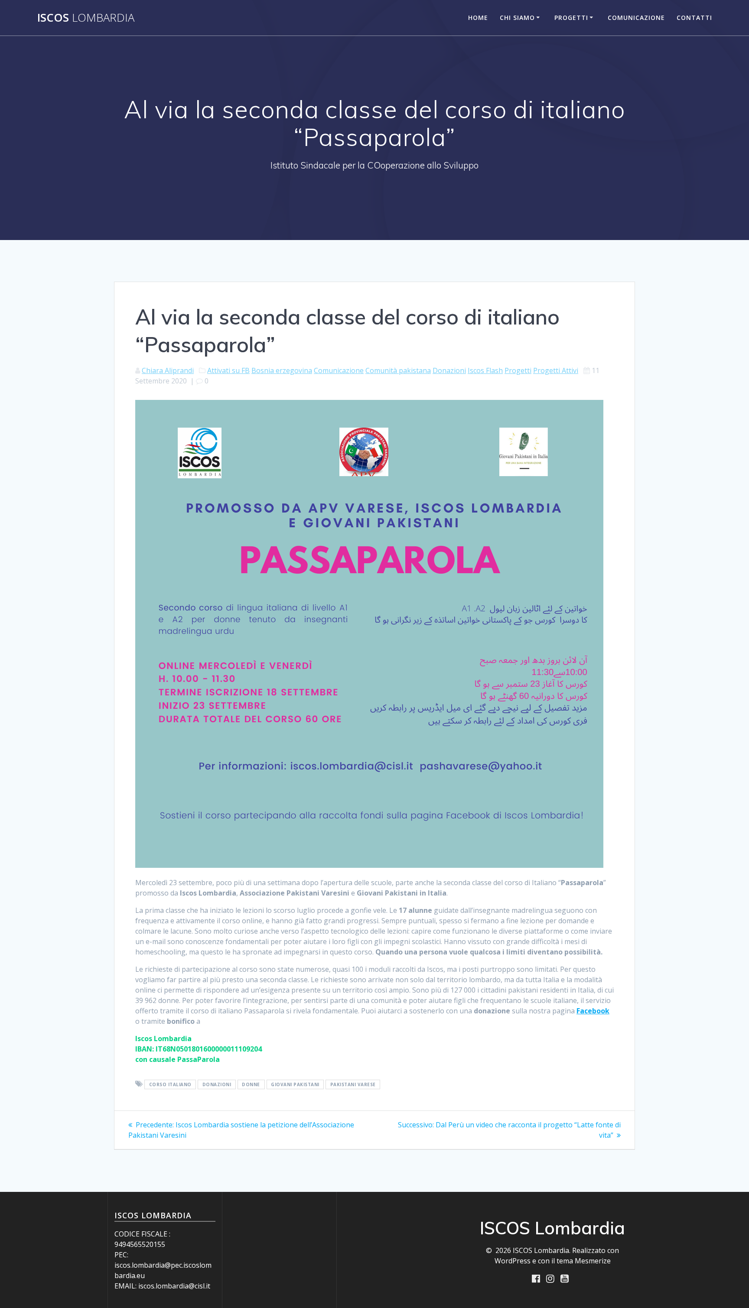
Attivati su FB (228, 370)
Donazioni (449, 370)
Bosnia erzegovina (281, 370)
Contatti (694, 17)
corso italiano (170, 1084)
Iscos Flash (485, 370)
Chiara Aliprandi (168, 370)
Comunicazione (636, 17)
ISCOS (85, 17)
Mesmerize (593, 1261)
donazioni (216, 1084)
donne (251, 1084)
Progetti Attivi (555, 370)
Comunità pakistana (398, 370)
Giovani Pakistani (295, 1084)
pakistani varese (353, 1084)
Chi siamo (517, 17)
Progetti (571, 17)
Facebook (592, 1011)
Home (478, 17)
